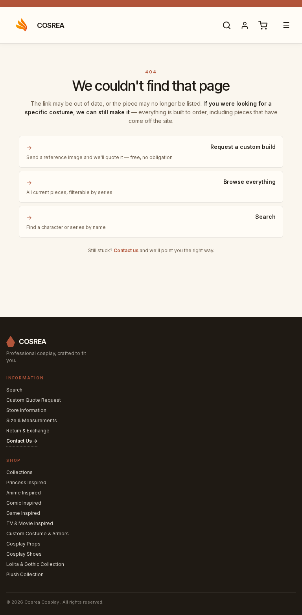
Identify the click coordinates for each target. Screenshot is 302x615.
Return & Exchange (28, 431)
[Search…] (226, 25)
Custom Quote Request (33, 400)
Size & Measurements (31, 420)
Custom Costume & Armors (37, 533)
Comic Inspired (23, 503)
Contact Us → (21, 441)
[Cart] (263, 25)
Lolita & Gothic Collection (35, 564)
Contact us (126, 250)
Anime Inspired (23, 493)
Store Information (26, 410)
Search (14, 390)
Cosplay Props (23, 544)
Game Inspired (23, 513)
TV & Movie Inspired (29, 523)
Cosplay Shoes (24, 554)
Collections (19, 472)
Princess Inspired (26, 482)
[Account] (244, 25)
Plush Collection (25, 574)
